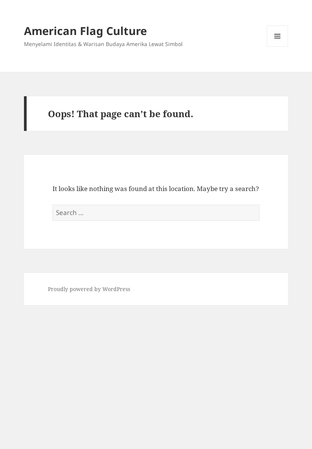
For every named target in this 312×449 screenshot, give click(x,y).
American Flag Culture (85, 30)
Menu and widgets (277, 46)
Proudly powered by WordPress (89, 289)
